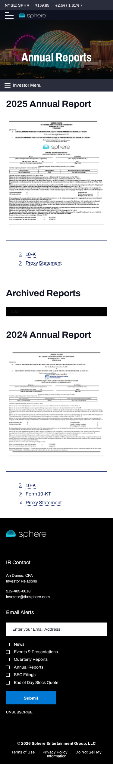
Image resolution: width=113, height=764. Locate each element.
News (19, 644)
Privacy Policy (54, 752)
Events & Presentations (36, 652)
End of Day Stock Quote (36, 682)
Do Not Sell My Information (74, 754)
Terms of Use (23, 752)
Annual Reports (28, 667)
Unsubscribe (19, 712)
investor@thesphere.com (28, 597)
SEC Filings (25, 674)
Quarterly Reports (31, 659)
